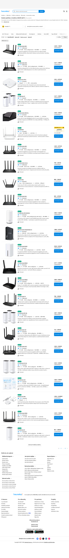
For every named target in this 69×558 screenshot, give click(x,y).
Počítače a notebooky (16, 15)
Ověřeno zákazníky (55, 502)
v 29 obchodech (57, 214)
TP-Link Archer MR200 (22, 263)
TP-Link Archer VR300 (22, 413)
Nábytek (49, 469)
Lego (48, 466)
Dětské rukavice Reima (7, 474)
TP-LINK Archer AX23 (22, 63)
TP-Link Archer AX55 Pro (23, 113)
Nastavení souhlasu (22, 509)
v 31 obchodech (57, 81)
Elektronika (8, 15)
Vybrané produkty (29, 466)
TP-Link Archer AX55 (22, 146)
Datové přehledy (38, 511)
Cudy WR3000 (21, 129)
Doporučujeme (51, 456)
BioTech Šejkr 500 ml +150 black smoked (33, 472)
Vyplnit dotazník (34, 526)
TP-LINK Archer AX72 (22, 346)
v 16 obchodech (57, 298)
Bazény (48, 462)
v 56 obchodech (57, 264)
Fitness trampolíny (6, 464)
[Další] (67, 448)
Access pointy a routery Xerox (8, 481)
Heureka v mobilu (21, 503)
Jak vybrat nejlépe (29, 456)
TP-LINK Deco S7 (21, 96)
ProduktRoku (54, 505)
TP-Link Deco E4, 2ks (22, 363)
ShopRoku (53, 503)
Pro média (3, 509)
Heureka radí (20, 505)
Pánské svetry (5, 462)
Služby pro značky (38, 509)
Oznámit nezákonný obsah (6, 515)
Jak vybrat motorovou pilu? (30, 458)
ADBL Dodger (27, 474)
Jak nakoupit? (21, 502)
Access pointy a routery (30, 15)
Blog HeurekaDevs (5, 513)
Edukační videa (37, 515)
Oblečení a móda (50, 471)
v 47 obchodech (57, 114)
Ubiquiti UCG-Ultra (22, 79)
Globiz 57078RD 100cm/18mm (31, 477)
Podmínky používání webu (49, 542)
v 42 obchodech (57, 97)
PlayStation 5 (50, 464)
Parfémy (49, 460)
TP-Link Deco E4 (21, 430)
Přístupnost (3, 517)
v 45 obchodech (57, 47)
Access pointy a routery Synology (9, 484)
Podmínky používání (5, 505)
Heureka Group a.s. (28, 542)
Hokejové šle (4, 469)
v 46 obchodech (57, 247)
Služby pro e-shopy (38, 505)
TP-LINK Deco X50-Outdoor (24, 213)
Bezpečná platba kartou (23, 513)
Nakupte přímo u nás (22, 507)
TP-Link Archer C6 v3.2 (23, 163)
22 (65, 448)
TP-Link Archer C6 (22, 296)
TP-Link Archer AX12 (22, 196)
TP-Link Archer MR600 (22, 279)
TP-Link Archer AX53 (22, 46)
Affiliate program (37, 513)
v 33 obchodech (57, 231)
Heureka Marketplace (38, 507)
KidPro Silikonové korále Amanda (31, 470)
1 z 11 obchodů (57, 133)
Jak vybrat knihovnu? (29, 462)
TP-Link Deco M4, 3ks (22, 313)
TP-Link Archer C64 (22, 330)
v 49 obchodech (57, 348)
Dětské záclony (5, 460)
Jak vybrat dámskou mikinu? (30, 460)
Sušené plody (5, 458)
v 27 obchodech (57, 181)
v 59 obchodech (57, 64)
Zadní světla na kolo (6, 467)
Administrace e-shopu (39, 502)
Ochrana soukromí (21, 511)
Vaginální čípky (5, 471)
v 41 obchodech (57, 197)
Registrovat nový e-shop (39, 503)
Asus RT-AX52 (21, 179)
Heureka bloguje (4, 511)
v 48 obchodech (57, 314)
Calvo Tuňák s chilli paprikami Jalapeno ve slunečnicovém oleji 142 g (34, 468)
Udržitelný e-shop (55, 511)
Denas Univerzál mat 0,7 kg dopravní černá (33, 475)
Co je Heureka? (4, 502)
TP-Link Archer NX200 (22, 246)
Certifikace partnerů (55, 507)
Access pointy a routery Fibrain (8, 488)
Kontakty (3, 503)
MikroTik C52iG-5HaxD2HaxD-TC (25, 229)
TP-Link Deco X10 (21, 380)
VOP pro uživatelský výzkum (24, 515)
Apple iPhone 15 (50, 458)
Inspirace (53, 509)
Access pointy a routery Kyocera (9, 486)
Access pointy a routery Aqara (8, 482)
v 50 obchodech (57, 331)
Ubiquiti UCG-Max (22, 396)
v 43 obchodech (57, 281)
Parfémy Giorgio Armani (7, 472)
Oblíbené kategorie (7, 456)
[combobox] (25, 11)
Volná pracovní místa (5, 507)
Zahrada (49, 467)
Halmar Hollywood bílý (29, 479)
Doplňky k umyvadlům (6, 466)
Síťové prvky (23, 15)
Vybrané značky (6, 478)
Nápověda (36, 517)
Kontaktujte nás (34, 521)
